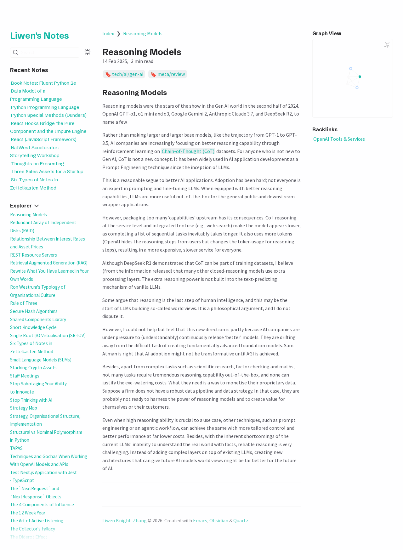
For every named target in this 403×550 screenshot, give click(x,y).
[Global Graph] (387, 44)
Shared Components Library (38, 319)
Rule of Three (23, 303)
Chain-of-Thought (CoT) (188, 151)
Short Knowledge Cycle (33, 327)
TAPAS (16, 448)
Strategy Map (23, 408)
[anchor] (173, 92)
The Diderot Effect (28, 537)
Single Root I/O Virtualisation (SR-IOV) (48, 335)
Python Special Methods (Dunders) (49, 115)
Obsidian (218, 520)
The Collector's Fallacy (32, 529)
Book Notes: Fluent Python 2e (43, 83)
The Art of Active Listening (36, 521)
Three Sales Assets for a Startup (47, 172)
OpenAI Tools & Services (339, 139)
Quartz (240, 520)
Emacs (200, 520)
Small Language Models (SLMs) (40, 360)
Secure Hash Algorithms (34, 311)
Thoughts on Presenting (37, 164)
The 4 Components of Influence (42, 504)
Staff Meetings (24, 376)
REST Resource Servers (33, 255)
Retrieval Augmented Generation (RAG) (49, 263)
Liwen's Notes (39, 35)
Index (108, 33)
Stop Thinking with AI (31, 400)
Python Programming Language (45, 107)
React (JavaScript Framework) (44, 140)
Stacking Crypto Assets (33, 368)
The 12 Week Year (27, 513)
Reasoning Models (28, 215)
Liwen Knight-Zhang (124, 520)
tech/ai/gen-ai (127, 74)
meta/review (171, 74)
